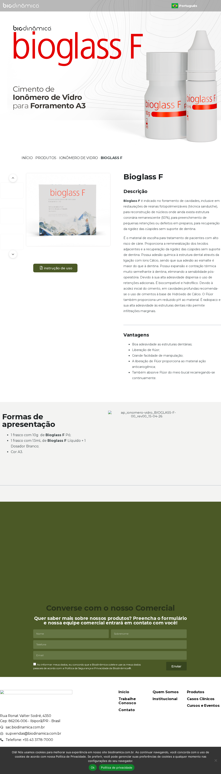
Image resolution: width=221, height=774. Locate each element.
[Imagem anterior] (13, 178)
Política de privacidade (116, 767)
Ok (93, 767)
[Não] (215, 760)
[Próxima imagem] (13, 254)
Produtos (45, 158)
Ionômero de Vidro (78, 158)
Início (27, 158)
